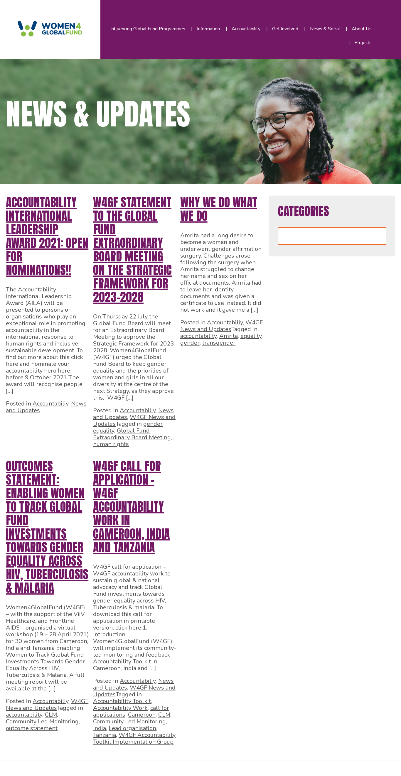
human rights (111, 444)
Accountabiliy (50, 404)
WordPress (134, 767)
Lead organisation (132, 728)
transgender (218, 343)
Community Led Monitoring (42, 721)
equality (251, 336)
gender (190, 343)
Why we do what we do (218, 209)
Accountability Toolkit (122, 701)
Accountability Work (120, 708)
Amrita (228, 336)
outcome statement (32, 728)
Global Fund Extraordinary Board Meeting (132, 434)
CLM (51, 715)
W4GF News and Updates (221, 325)
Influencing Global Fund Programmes (147, 29)
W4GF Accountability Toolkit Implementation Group (134, 738)
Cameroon (142, 715)
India (99, 728)
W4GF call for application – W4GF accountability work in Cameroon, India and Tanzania (131, 506)
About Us (362, 29)
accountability (198, 336)
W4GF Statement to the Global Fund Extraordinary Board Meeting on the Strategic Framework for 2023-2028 (132, 249)
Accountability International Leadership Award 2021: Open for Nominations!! (47, 236)
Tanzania (104, 735)
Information (208, 29)
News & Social (325, 29)
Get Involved (285, 29)
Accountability (246, 29)
